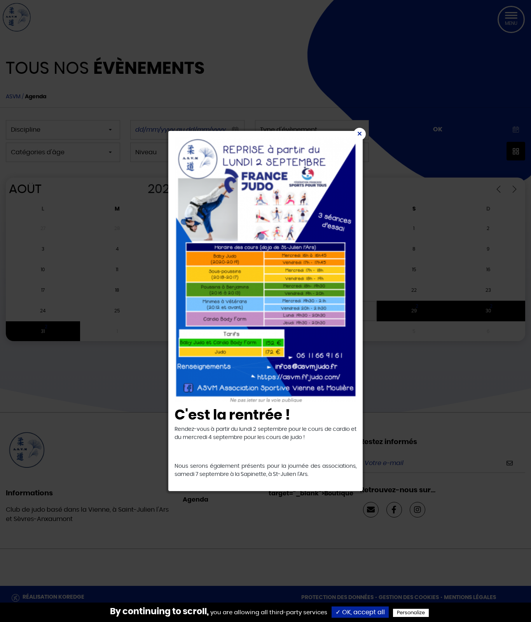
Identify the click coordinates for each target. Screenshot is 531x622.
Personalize (411, 612)
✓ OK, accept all (360, 612)
